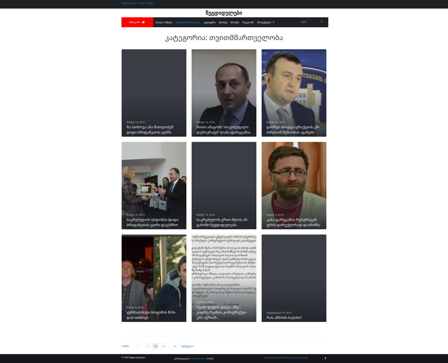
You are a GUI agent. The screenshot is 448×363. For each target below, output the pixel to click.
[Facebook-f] (325, 358)
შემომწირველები (287, 357)
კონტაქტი (303, 357)
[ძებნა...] (309, 22)
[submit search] (322, 22)
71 (147, 346)
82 (174, 346)
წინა (125, 346)
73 (163, 346)
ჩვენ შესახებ (269, 357)
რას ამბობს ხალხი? (284, 317)
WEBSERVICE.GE (197, 358)
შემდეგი (186, 346)
